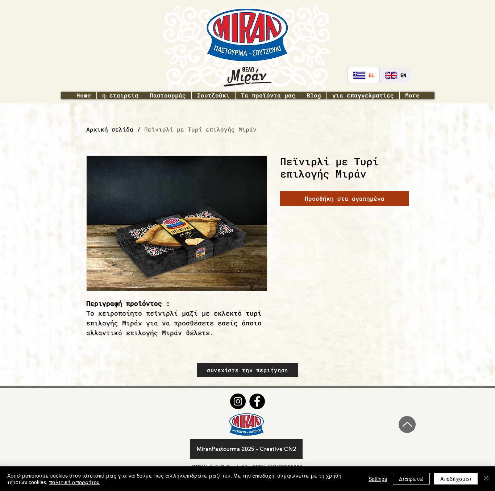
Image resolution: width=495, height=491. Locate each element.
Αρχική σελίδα (109, 129)
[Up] (407, 424)
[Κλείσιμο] (486, 478)
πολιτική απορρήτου (74, 482)
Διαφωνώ (411, 478)
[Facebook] (257, 401)
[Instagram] (238, 401)
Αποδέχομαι (455, 478)
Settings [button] (378, 478)
